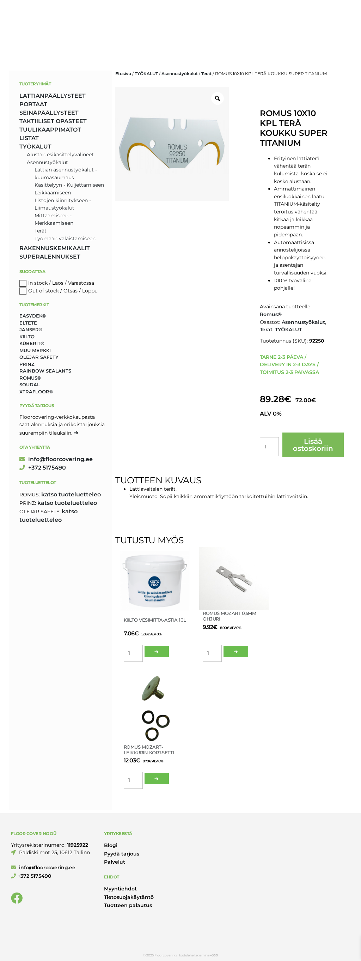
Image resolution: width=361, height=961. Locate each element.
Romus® (271, 314)
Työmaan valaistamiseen (65, 238)
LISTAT (29, 138)
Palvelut (114, 862)
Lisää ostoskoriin (313, 445)
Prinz (27, 364)
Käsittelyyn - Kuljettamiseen (69, 185)
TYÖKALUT (146, 73)
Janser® (30, 329)
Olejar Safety (39, 357)
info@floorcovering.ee (60, 459)
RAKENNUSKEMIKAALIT (54, 248)
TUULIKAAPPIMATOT (50, 129)
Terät (206, 73)
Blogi (110, 845)
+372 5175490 (46, 467)
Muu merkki (35, 350)
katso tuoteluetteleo (71, 494)
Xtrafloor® (36, 391)
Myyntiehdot (120, 889)
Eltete (28, 323)
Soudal (29, 384)
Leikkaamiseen (53, 192)
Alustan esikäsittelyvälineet (60, 154)
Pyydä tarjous (121, 854)
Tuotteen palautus (128, 905)
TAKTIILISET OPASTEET (53, 121)
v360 (214, 955)
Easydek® (32, 316)
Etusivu (123, 73)
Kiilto (27, 336)
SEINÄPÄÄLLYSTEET (49, 112)
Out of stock (43, 291)
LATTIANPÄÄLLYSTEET (52, 95)
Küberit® (31, 343)
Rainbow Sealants (45, 371)
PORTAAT (33, 104)
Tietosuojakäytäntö (129, 897)
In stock (38, 283)
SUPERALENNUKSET (49, 256)
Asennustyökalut (179, 73)
